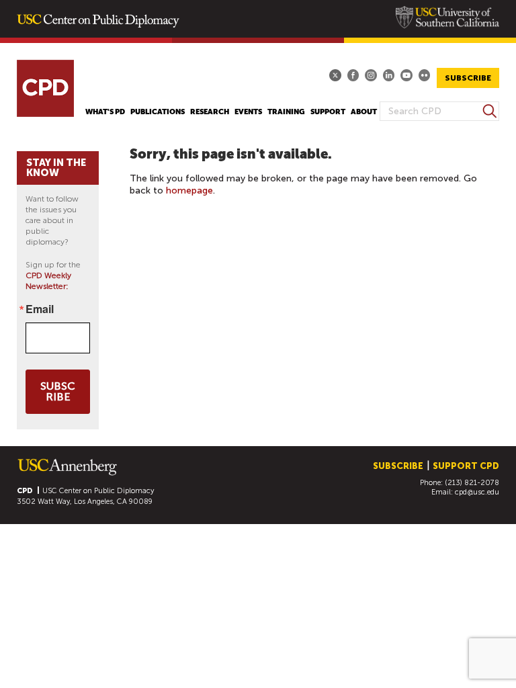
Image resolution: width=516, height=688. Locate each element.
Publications (157, 112)
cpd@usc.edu (477, 492)
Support (327, 112)
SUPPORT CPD (466, 466)
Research (209, 112)
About (364, 112)
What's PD (105, 112)
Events (248, 112)
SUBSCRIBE (468, 78)
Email (40, 309)
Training (286, 112)
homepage (189, 190)
